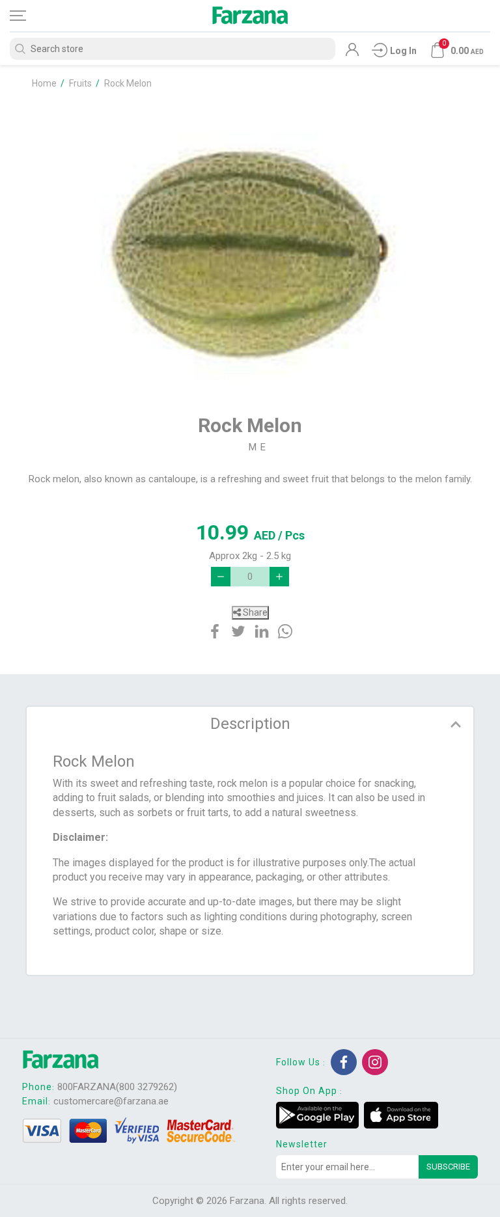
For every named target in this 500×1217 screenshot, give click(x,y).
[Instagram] (375, 1062)
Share (254, 612)
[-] (220, 576)
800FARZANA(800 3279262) (117, 1087)
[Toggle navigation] (29, 15)
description (250, 724)
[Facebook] (343, 1062)
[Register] (352, 53)
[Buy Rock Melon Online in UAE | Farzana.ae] (249, 245)
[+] (279, 576)
